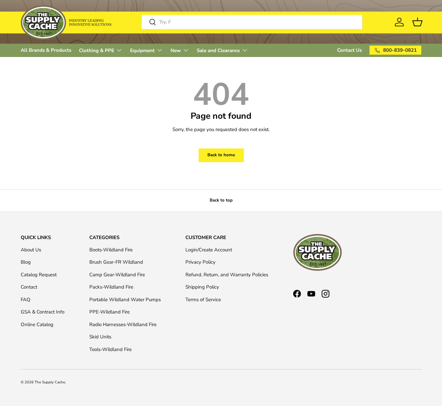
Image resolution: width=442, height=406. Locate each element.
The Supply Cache (50, 382)
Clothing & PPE (96, 50)
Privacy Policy (200, 262)
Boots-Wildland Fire (111, 250)
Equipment (142, 50)
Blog (26, 262)
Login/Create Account (208, 250)
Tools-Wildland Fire (110, 349)
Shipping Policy (202, 287)
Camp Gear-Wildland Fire (117, 274)
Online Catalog (37, 324)
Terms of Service (203, 299)
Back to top (221, 200)
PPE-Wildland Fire (109, 312)
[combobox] (252, 22)
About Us (31, 250)
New (176, 50)
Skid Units (100, 337)
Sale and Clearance (218, 50)
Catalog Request (39, 274)
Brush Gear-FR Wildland (116, 262)
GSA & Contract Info (42, 312)
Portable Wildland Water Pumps (125, 299)
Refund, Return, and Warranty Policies (226, 274)
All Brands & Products (46, 50)
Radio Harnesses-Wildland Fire (123, 324)
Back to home (221, 155)
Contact (29, 287)
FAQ (25, 299)
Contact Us (349, 50)
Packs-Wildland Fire (111, 287)
